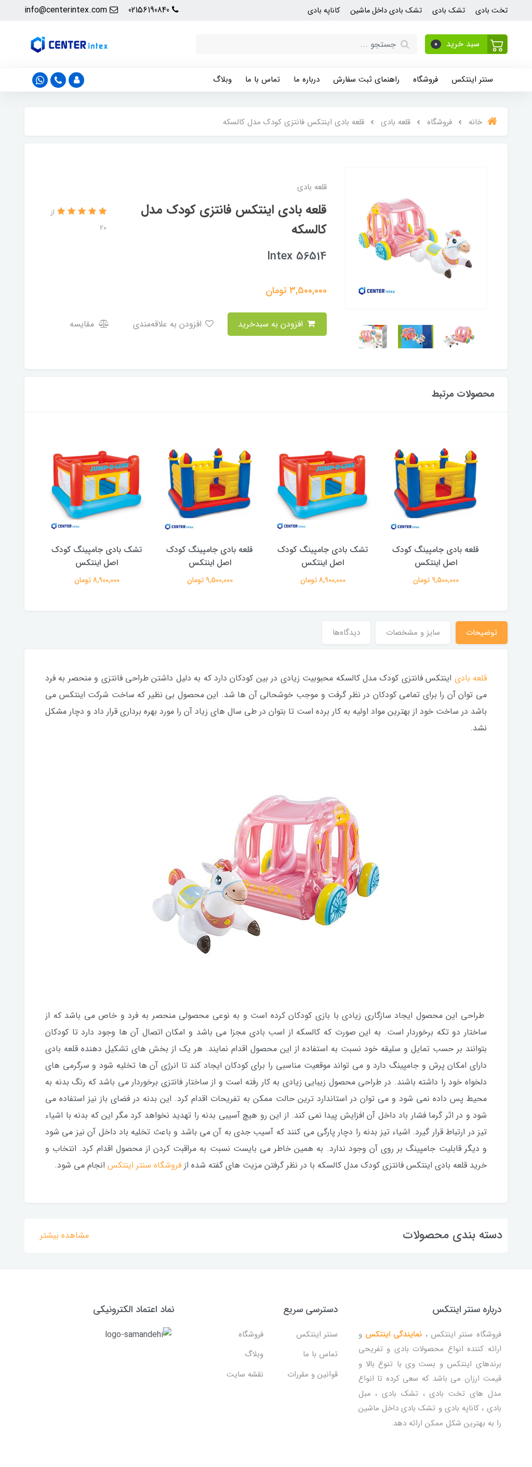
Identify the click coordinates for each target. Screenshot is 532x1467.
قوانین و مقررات (312, 1374)
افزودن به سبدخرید (271, 324)
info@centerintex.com (67, 10)
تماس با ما (262, 79)
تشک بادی (448, 11)
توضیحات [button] (481, 632)
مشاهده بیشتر (64, 1235)
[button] (466, 44)
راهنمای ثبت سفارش (366, 79)
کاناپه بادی (324, 11)
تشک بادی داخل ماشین (386, 11)
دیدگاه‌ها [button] (346, 632)
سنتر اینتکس (472, 79)
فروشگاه (425, 79)
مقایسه (83, 324)
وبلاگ (222, 79)
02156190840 (150, 10)
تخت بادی (491, 11)
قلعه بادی (471, 678)
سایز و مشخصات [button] (413, 632)
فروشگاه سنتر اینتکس (144, 1165)
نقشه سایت (245, 1374)
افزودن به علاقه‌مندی (168, 324)
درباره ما (307, 79)
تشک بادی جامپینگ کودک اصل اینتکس (322, 556)
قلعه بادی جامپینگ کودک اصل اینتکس (435, 556)
